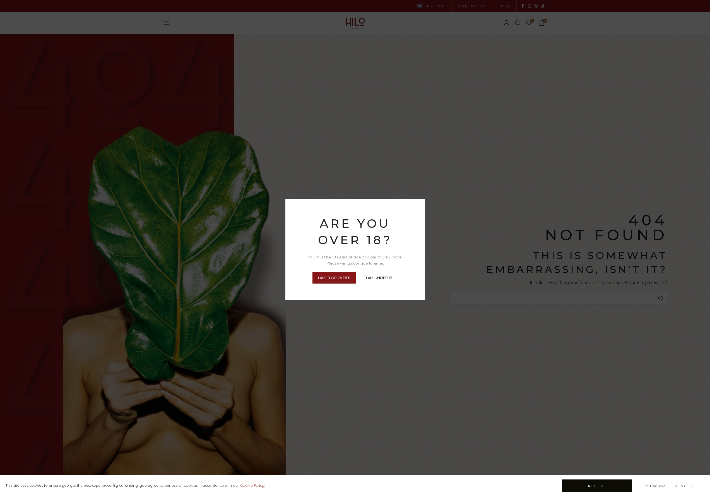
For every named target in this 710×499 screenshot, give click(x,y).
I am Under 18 (379, 277)
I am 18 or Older (334, 277)
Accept (597, 486)
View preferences (669, 486)
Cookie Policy (252, 485)
